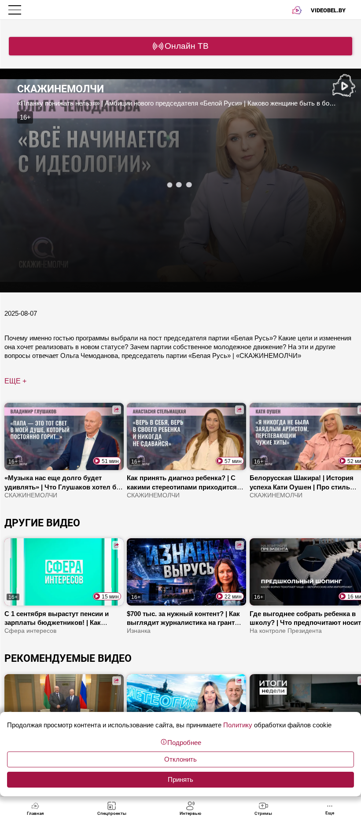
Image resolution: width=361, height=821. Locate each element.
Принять (180, 779)
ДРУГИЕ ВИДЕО (42, 523)
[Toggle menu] (15, 10)
